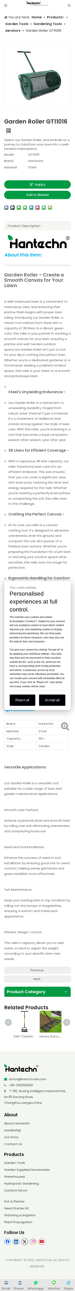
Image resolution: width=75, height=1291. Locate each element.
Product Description (24, 226)
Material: (10, 167)
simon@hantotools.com (27, 1079)
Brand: (9, 161)
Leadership (12, 1130)
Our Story (11, 1137)
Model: (9, 154)
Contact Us (13, 1144)
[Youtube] (41, 1241)
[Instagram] (33, 1241)
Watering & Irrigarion (20, 1215)
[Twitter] (24, 1241)
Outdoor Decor (15, 1190)
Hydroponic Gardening (21, 1183)
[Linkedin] (16, 1241)
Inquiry (40, 184)
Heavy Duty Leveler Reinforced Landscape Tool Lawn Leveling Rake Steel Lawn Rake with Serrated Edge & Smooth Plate (50, 1036)
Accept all (52, 700)
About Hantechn (17, 1123)
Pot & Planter (14, 1201)
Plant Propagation (18, 1222)
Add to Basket (37, 194)
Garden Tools (14, 1163)
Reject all (22, 700)
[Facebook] (7, 1241)
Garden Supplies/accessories (27, 1169)
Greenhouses (14, 1176)
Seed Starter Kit (16, 1208)
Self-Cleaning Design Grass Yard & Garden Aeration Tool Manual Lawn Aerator (24, 1036)
